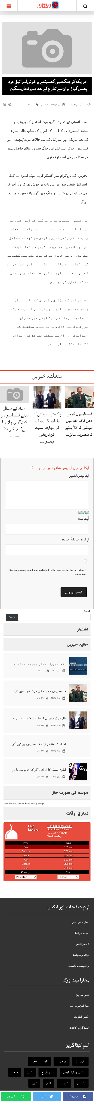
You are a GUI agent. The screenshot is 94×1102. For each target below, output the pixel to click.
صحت (15, 1072)
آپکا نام (83, 518)
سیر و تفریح (48, 1072)
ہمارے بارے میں (80, 922)
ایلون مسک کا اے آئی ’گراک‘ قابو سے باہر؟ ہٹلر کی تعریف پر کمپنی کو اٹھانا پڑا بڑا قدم (37, 769)
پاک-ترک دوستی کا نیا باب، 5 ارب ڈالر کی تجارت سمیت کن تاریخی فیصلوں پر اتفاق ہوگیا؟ (37, 718)
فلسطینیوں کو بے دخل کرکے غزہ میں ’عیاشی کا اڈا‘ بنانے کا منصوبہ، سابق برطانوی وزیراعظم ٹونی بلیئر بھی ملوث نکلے (37, 691)
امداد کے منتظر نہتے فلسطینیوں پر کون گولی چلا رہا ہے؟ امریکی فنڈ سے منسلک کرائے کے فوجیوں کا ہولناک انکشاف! (37, 744)
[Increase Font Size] (10, 104)
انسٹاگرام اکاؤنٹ (79, 1027)
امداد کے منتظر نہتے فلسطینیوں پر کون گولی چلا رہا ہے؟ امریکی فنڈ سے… (14, 422)
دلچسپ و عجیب (39, 1061)
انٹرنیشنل (86, 104)
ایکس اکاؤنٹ (82, 1016)
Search (87, 611)
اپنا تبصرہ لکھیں (79, 475)
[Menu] (8, 5)
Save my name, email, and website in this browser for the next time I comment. (47, 572)
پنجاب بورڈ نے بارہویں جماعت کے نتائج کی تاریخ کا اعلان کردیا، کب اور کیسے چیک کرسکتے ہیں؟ (37, 664)
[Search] (85, 6)
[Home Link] (47, 5)
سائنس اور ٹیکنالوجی (74, 1072)
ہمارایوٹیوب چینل (79, 1005)
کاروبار (64, 1083)
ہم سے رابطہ (81, 933)
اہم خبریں (74, 104)
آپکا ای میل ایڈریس (75, 539)
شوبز (29, 1072)
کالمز (48, 1083)
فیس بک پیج (82, 994)
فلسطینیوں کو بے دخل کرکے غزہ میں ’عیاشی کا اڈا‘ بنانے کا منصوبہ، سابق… (79, 424)
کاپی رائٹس (83, 943)
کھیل (34, 1083)
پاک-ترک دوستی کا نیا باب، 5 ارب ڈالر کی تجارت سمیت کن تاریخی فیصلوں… (47, 428)
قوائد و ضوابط (81, 954)
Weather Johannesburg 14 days (30, 803)
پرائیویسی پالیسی (79, 965)
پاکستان (81, 1083)
